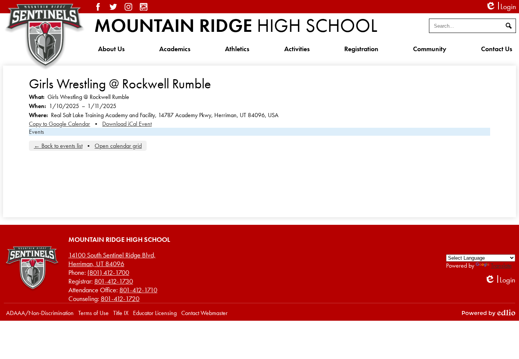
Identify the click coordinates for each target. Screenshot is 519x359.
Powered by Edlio (488, 313)
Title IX (120, 313)
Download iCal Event (127, 124)
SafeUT (143, 7)
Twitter (113, 7)
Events (36, 132)
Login (500, 6)
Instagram (128, 7)
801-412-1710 (138, 289)
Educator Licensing (155, 313)
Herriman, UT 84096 (112, 259)
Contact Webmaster (204, 313)
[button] (111, 48)
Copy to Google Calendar (59, 124)
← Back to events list (58, 146)
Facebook (98, 7)
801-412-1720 (120, 298)
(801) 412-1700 (108, 272)
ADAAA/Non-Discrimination (40, 313)
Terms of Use (93, 313)
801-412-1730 (113, 281)
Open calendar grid (118, 146)
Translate (501, 266)
